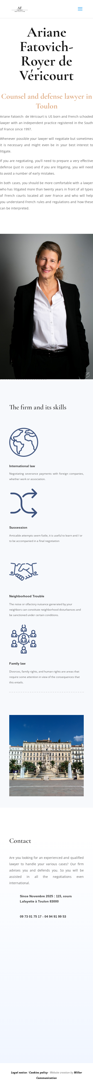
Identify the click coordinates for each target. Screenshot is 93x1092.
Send (65, 1032)
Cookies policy (38, 1072)
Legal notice (19, 1072)
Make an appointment (46, 219)
